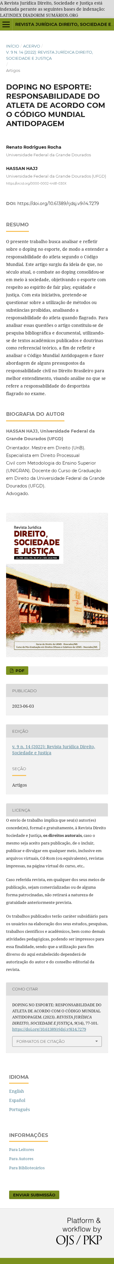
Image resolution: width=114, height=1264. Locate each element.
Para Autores (21, 1158)
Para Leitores (21, 1149)
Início (12, 46)
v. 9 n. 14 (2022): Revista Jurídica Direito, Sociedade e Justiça (49, 55)
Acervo (31, 46)
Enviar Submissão (34, 1194)
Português (19, 1109)
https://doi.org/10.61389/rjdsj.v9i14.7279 (58, 203)
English (16, 1091)
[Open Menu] (6, 24)
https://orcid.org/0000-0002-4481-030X (36, 184)
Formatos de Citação (40, 1041)
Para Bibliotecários (27, 1167)
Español (17, 1100)
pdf (19, 670)
